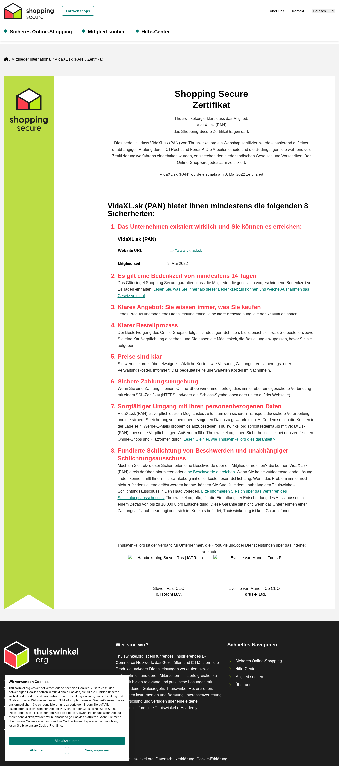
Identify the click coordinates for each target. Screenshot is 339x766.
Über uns (277, 11)
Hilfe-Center (155, 31)
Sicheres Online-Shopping (41, 31)
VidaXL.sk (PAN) (69, 59)
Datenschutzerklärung (175, 759)
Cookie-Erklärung (211, 759)
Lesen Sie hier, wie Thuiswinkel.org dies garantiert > (229, 439)
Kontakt (298, 11)
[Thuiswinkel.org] (29, 11)
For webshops (78, 11)
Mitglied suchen (107, 31)
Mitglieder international (31, 59)
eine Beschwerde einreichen (209, 472)
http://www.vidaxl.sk (184, 250)
